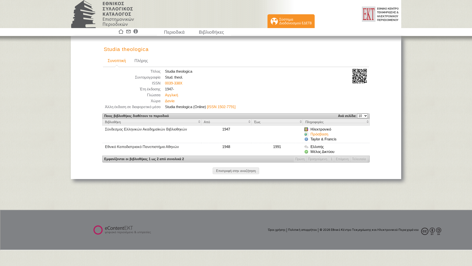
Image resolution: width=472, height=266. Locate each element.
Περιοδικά (174, 32)
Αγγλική (171, 95)
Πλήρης (141, 61)
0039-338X (173, 83)
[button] (236, 170)
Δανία (170, 101)
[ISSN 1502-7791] (221, 107)
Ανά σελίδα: (347, 116)
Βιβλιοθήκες (211, 32)
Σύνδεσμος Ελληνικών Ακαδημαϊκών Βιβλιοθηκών (146, 129)
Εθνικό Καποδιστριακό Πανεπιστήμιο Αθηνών (142, 147)
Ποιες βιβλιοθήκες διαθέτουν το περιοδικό (136, 116)
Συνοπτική (117, 61)
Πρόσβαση (319, 134)
